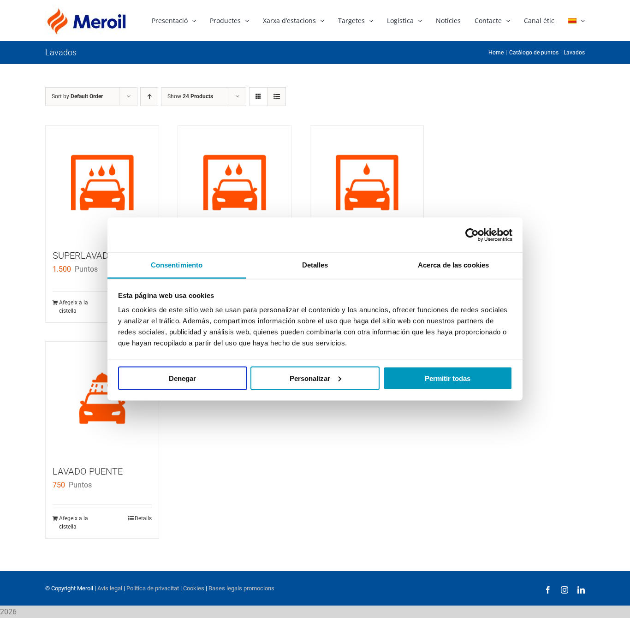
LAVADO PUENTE (88, 471)
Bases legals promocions (240, 588)
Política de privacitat (152, 588)
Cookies (193, 588)
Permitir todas (447, 378)
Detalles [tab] (315, 265)
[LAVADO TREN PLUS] (234, 182)
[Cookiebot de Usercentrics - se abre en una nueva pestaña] (472, 235)
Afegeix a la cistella (73, 306)
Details (143, 518)
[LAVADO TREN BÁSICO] (366, 182)
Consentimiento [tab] (176, 265)
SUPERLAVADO (84, 255)
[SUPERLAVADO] (102, 182)
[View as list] (276, 97)
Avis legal (109, 588)
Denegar (182, 378)
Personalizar (310, 378)
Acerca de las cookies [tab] (453, 265)
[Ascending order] (149, 96)
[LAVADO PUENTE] (102, 398)
